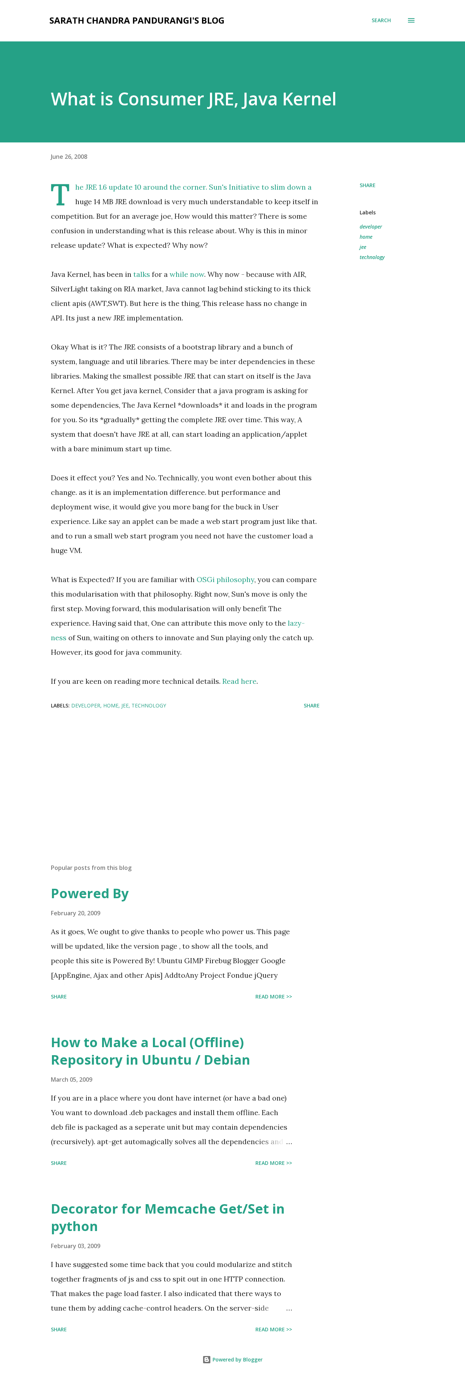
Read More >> (273, 996)
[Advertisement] (173, 773)
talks (141, 274)
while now (187, 274)
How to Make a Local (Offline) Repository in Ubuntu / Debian (150, 1051)
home (366, 236)
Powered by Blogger (237, 1359)
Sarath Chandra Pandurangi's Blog (137, 20)
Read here (239, 681)
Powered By (90, 893)
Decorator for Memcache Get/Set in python (168, 1217)
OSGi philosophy (225, 579)
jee (363, 246)
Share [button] (368, 185)
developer (371, 226)
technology (372, 257)
